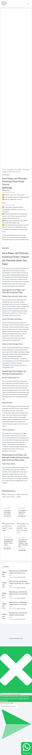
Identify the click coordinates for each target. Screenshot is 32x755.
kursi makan (21, 304)
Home (4, 169)
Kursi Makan (10, 169)
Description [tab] (5, 248)
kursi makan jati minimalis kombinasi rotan (15, 383)
